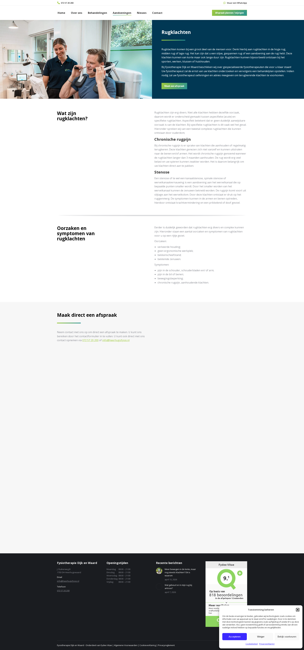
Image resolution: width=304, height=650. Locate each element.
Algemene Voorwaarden (125, 645)
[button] (297, 609)
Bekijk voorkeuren (287, 636)
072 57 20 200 (67, 2)
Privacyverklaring (266, 644)
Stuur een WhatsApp (237, 2)
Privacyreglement (166, 645)
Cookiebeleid (252, 644)
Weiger (260, 636)
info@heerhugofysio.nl (116, 340)
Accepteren (235, 636)
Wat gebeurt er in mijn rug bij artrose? (178, 587)
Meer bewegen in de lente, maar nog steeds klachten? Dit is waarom (180, 572)
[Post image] (159, 571)
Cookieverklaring (147, 645)
